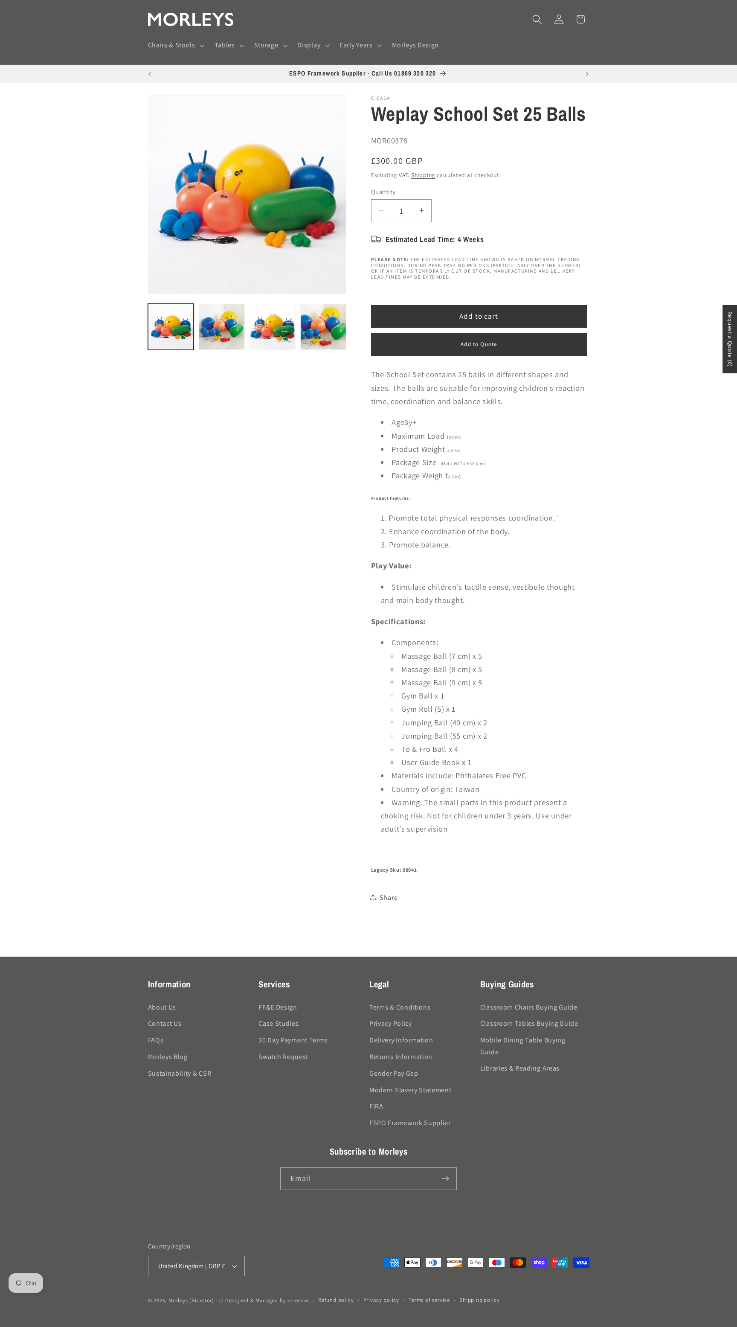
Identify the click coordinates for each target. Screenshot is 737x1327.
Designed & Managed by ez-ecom (266, 1300)
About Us (162, 1007)
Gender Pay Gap (393, 1073)
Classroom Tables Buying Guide (529, 1023)
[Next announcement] (587, 74)
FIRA (376, 1106)
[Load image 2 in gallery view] (222, 327)
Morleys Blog (168, 1056)
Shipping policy (479, 1300)
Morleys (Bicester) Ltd (196, 1300)
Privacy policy (381, 1300)
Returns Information (400, 1056)
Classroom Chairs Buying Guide (528, 1007)
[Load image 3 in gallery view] (273, 327)
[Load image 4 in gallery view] (323, 327)
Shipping (423, 175)
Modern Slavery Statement (410, 1089)
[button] (175, 45)
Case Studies (278, 1023)
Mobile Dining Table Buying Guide (523, 1046)
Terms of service (429, 1300)
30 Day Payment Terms (293, 1040)
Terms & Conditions (399, 1007)
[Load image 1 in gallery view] (171, 327)
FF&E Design (277, 1007)
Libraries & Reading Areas (520, 1068)
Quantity (383, 191)
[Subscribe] (445, 1178)
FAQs (156, 1040)
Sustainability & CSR (180, 1073)
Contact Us (165, 1023)
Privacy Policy (390, 1023)
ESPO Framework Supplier (410, 1122)
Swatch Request (283, 1056)
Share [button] (389, 897)
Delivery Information (401, 1040)
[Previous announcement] (149, 74)
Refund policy (336, 1300)
